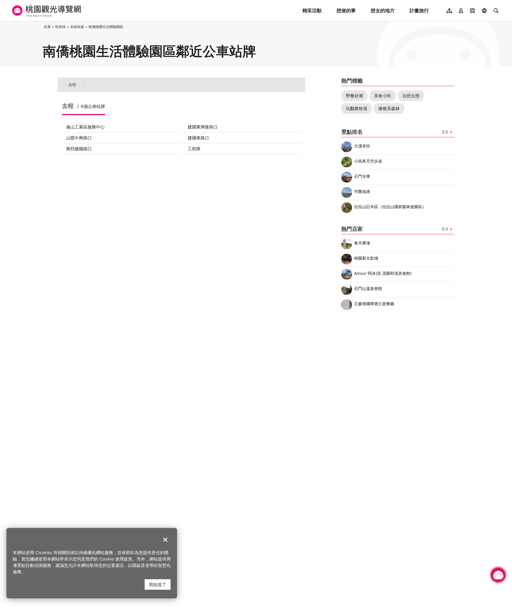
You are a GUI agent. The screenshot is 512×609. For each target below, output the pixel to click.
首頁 (47, 27)
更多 (445, 132)
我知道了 (157, 584)
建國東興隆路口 (203, 127)
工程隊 (194, 148)
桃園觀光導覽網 (46, 10)
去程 (72, 84)
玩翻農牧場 (356, 108)
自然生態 (410, 95)
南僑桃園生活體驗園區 (106, 27)
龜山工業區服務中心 (85, 127)
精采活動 (312, 10)
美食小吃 (382, 95)
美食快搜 (77, 27)
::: (41, 27)
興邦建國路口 (79, 148)
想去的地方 (383, 10)
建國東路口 (198, 137)
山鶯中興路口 (79, 137)
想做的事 (346, 10)
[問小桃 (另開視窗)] (498, 574)
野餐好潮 (354, 95)
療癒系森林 (389, 108)
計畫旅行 (419, 10)
